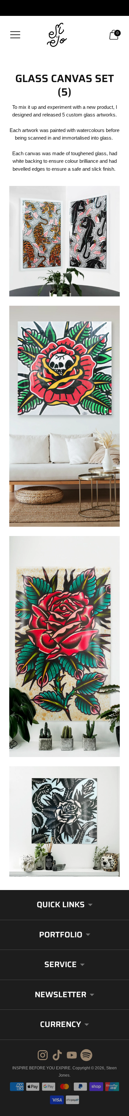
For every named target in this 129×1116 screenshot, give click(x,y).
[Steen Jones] (64, 35)
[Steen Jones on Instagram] (43, 1056)
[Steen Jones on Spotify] (86, 1056)
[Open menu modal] (15, 34)
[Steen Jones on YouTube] (72, 1056)
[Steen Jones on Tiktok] (57, 1056)
